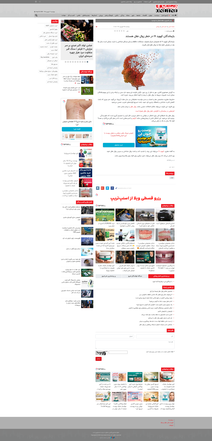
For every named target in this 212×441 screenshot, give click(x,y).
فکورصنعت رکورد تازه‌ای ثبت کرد (71, 238)
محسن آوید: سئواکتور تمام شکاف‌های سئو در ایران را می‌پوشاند (72, 303)
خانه (173, 15)
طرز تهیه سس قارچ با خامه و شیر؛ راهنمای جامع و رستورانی (70, 260)
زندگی (122, 15)
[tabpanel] (77, 40)
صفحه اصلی (171, 27)
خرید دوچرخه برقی (52, 54)
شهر (133, 15)
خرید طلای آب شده (52, 43)
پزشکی (157, 27)
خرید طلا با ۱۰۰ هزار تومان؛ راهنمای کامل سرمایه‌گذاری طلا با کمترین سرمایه (71, 272)
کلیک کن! (77, 129)
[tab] (161, 276)
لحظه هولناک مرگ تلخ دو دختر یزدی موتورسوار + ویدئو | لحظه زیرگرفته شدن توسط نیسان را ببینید (71, 80)
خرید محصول (119, 145)
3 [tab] (82, 62)
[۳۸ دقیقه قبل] (77, 30)
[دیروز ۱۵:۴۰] (87, 262)
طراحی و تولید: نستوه (105, 438)
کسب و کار (71, 15)
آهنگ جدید (54, 50)
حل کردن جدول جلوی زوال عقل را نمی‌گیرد (160, 318)
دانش (116, 15)
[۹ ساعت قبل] (87, 241)
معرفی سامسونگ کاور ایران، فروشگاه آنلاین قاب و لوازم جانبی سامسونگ (71, 282)
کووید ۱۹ (161, 151)
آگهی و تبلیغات (147, 2)
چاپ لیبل (54, 57)
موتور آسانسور (53, 29)
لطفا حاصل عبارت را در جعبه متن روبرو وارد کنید (160, 352)
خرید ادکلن (43, 36)
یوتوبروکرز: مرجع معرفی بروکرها (48, 71)
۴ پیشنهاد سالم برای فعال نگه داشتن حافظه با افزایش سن (155, 295)
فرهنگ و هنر (109, 15)
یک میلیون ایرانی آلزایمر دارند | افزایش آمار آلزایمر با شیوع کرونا (154, 305)
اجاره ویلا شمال (53, 36)
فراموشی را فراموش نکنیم (165, 311)
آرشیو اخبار (164, 15)
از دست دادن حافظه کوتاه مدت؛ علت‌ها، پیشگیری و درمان (155, 321)
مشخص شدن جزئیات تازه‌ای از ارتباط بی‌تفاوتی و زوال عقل (155, 325)
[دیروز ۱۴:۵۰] (87, 273)
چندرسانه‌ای (86, 15)
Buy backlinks (45, 57)
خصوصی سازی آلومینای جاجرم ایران (71, 218)
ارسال (98, 359)
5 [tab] (77, 62)
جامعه (138, 15)
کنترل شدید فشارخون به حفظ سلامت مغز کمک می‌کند (156, 315)
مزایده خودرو (53, 47)
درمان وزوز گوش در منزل (73, 249)
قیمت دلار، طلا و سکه (167, 423)
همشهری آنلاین (165, 9)
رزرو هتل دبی (53, 78)
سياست (156, 15)
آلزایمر (134, 118)
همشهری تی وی (138, 2)
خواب (171, 178)
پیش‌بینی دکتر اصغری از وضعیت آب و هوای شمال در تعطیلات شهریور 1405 (71, 230)
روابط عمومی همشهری (126, 2)
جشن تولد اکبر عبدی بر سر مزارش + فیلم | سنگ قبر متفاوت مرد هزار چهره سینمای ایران (78, 50)
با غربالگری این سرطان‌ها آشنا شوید (162, 282)
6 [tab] (75, 62)
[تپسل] (104, 124)
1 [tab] (87, 62)
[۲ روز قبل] (87, 304)
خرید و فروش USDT (51, 26)
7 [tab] (72, 62)
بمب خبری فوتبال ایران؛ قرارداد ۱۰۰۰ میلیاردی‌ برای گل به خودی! (71, 89)
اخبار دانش (164, 27)
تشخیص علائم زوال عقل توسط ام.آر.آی (161, 291)
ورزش (101, 15)
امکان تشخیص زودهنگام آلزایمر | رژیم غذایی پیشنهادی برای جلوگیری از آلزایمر (150, 308)
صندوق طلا (54, 64)
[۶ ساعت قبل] (87, 210)
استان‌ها (94, 15)
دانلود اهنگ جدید (52, 75)
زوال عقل (133, 106)
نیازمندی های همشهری (158, 2)
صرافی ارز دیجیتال (52, 61)
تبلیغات (171, 425)
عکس (78, 15)
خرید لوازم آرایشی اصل (51, 40)
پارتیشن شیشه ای (52, 68)
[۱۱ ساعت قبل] (87, 80)
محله (127, 15)
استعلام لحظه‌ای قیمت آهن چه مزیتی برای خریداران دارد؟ (71, 208)
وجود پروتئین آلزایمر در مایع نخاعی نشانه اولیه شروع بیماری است (153, 298)
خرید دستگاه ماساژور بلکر (50, 33)
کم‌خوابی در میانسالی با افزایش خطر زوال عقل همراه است (154, 111)
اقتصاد (145, 15)
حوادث (64, 15)
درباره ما (171, 420)
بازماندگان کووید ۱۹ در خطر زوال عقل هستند (150, 36)
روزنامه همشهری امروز (171, 2)
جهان (150, 15)
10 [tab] (65, 62)
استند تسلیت (43, 47)
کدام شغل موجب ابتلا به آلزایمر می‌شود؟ (160, 301)
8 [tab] (70, 62)
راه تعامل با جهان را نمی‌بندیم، (163, 20)
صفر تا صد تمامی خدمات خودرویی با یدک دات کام (70, 291)
